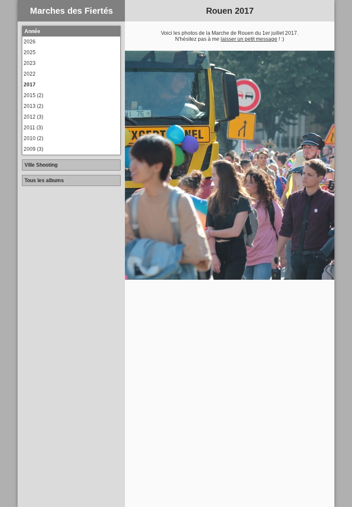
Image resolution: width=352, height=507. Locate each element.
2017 (30, 85)
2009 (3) (33, 149)
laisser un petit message (249, 39)
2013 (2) (33, 106)
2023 (30, 63)
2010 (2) (33, 138)
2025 (30, 52)
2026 (30, 42)
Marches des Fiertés (71, 10)
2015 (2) (33, 95)
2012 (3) (33, 117)
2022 (30, 74)
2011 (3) (33, 128)
